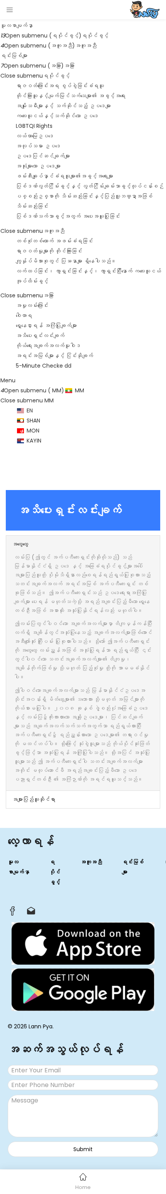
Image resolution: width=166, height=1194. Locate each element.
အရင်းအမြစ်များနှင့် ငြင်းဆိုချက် (54, 356)
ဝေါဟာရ (24, 315)
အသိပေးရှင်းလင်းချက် (40, 335)
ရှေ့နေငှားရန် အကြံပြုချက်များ (46, 325)
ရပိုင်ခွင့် (94, 35)
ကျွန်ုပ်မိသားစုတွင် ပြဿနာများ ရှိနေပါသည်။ (66, 261)
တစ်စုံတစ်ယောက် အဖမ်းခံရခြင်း (54, 241)
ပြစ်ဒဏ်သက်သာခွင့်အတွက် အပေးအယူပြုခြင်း (68, 216)
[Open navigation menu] (10, 9)
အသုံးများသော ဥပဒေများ (38, 166)
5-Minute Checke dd (43, 366)
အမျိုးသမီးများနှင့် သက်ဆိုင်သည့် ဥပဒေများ (63, 106)
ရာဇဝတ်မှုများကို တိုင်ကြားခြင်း (49, 251)
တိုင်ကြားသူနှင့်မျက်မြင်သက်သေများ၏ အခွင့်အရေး (70, 96)
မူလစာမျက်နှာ (16, 25)
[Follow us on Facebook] (12, 913)
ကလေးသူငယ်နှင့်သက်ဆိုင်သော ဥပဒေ (57, 116)
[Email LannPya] (31, 912)
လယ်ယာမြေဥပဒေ (35, 136)
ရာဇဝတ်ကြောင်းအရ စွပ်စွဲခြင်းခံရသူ (60, 86)
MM (48, 400)
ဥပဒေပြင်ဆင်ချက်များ (43, 156)
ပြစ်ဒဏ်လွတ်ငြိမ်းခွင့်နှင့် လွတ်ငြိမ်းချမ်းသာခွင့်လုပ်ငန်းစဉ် (89, 186)
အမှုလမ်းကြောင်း (32, 305)
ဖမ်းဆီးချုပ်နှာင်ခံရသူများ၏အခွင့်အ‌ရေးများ (64, 176)
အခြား (69, 66)
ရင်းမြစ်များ (13, 55)
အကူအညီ (86, 45)
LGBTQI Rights (34, 126)
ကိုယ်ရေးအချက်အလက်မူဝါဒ (48, 345)
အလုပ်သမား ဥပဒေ (38, 146)
